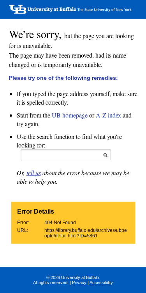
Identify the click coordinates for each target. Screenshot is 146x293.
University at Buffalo (80, 277)
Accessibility (101, 282)
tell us (33, 172)
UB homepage (70, 115)
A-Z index (108, 115)
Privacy (79, 282)
